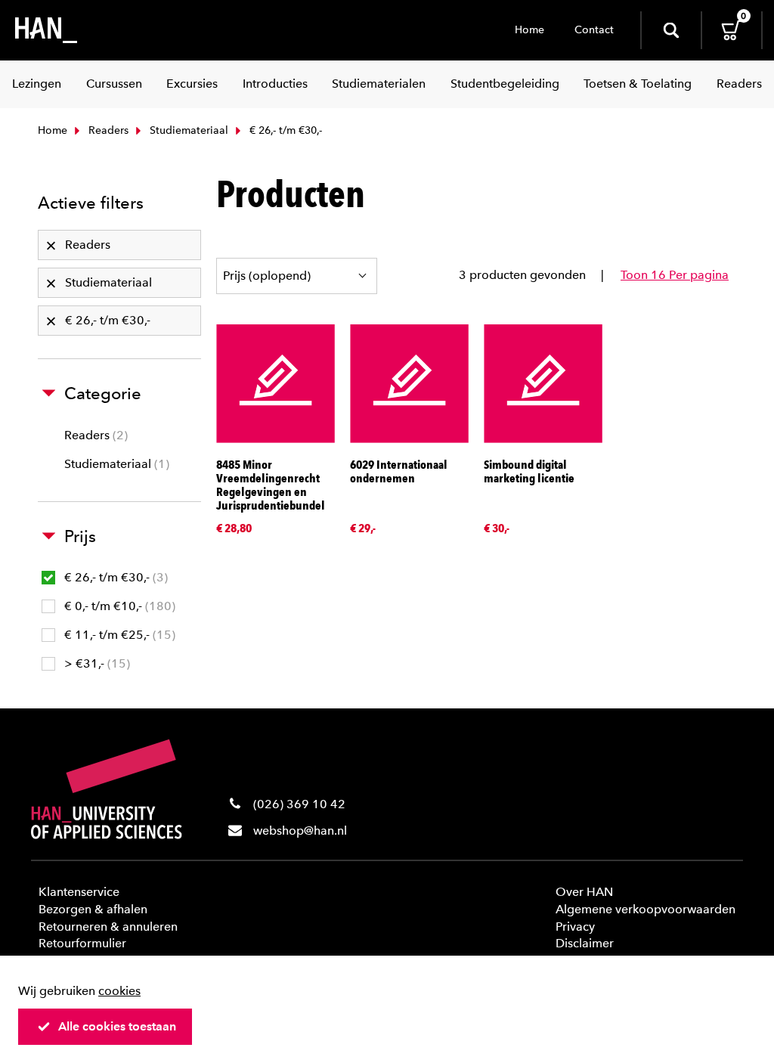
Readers (106, 130)
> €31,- (95, 663)
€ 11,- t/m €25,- (118, 635)
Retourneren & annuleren (108, 926)
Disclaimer (585, 943)
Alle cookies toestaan (117, 1026)
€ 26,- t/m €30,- (114, 577)
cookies (119, 991)
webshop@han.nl (300, 830)
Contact (594, 29)
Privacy (575, 926)
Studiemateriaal (187, 130)
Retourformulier (82, 943)
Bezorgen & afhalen (93, 909)
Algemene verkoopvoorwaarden (645, 909)
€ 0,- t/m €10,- (118, 606)
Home (529, 29)
